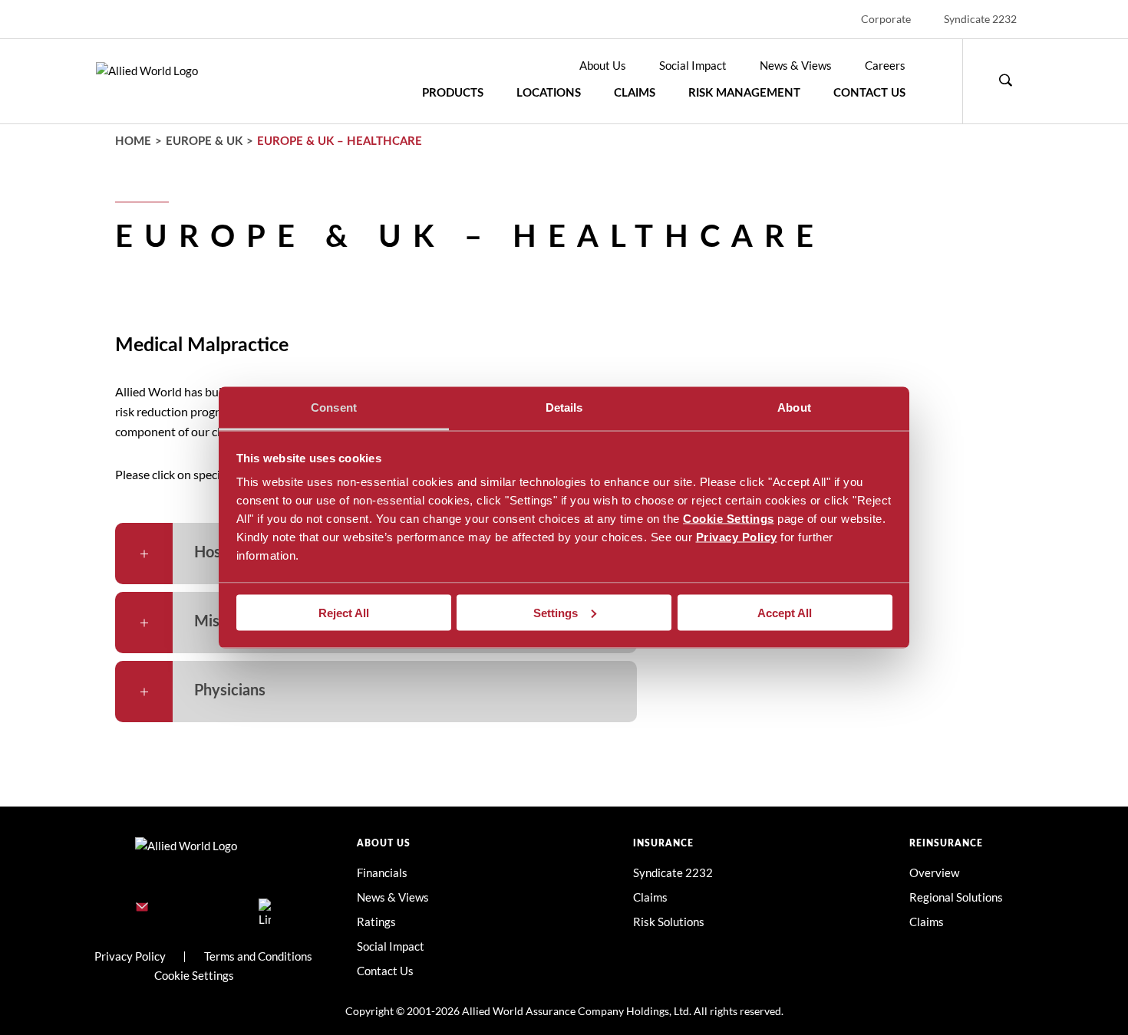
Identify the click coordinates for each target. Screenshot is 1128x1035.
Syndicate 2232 (980, 18)
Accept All (784, 612)
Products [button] (452, 93)
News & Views (796, 65)
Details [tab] (564, 407)
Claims (634, 93)
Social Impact (693, 65)
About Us (602, 65)
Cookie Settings (728, 518)
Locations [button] (548, 93)
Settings (555, 612)
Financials (382, 872)
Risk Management (744, 93)
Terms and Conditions (258, 956)
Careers (885, 65)
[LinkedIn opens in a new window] (265, 908)
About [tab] (794, 407)
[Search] (1005, 81)
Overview (934, 872)
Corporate (886, 18)
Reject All (343, 612)
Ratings (376, 921)
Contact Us (869, 93)
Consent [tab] (334, 407)
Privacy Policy (736, 537)
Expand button (144, 553)
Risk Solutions (668, 921)
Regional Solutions (956, 897)
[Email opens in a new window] (142, 908)
